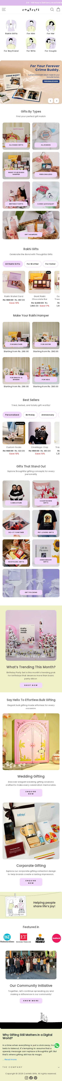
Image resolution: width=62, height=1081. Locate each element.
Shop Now (31, 685)
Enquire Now (31, 792)
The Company (13, 1067)
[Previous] (50, 100)
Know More (31, 1000)
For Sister (50, 263)
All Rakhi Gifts (12, 263)
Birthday (30, 414)
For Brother (33, 263)
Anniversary (48, 414)
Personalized (12, 414)
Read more (11, 1059)
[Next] (56, 100)
